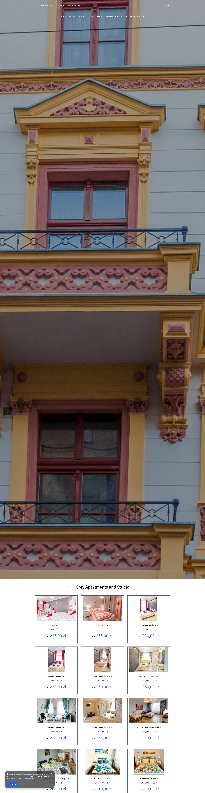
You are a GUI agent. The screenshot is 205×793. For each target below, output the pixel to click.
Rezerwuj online (114, 16)
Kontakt (82, 16)
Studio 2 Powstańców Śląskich (56, 778)
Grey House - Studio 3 (149, 778)
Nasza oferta (96, 16)
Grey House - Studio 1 (102, 778)
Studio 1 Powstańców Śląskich (148, 727)
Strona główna (68, 16)
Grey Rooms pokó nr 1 (149, 625)
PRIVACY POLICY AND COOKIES (20, 776)
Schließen (12, 784)
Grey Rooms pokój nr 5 (56, 727)
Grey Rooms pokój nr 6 (102, 727)
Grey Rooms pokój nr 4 (148, 676)
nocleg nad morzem (134, 16)
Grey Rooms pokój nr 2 (56, 676)
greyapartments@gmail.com (70, 6)
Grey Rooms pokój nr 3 (102, 676)
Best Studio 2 (102, 625)
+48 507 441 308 (46, 6)
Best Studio (56, 625)
